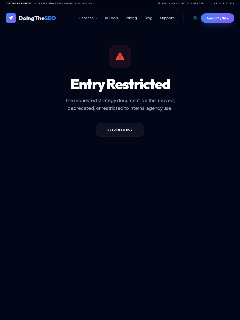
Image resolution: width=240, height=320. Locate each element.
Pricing (131, 17)
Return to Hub (119, 129)
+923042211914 (224, 3)
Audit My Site (217, 18)
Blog (148, 17)
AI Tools (111, 17)
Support (167, 17)
